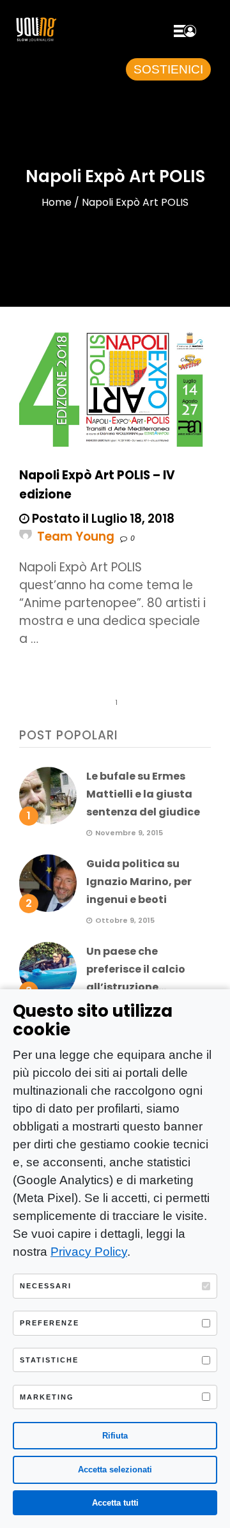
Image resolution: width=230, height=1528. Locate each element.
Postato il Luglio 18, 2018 (101, 518)
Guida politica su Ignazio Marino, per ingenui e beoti (139, 881)
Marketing (47, 1397)
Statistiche (49, 1360)
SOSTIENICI (168, 69)
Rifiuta (115, 1435)
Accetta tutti (115, 1503)
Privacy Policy (88, 1251)
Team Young (75, 536)
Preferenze (49, 1323)
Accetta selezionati (115, 1469)
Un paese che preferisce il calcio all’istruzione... (135, 969)
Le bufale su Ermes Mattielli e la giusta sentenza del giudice (143, 794)
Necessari (46, 1286)
